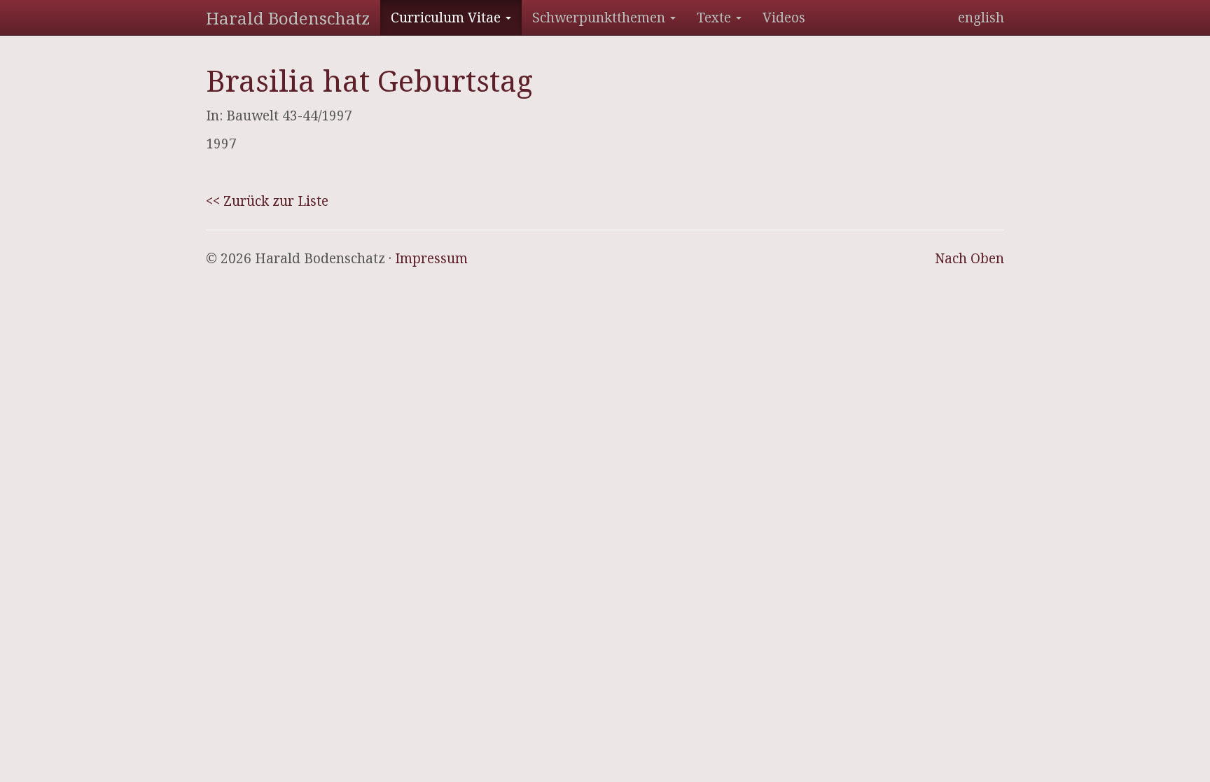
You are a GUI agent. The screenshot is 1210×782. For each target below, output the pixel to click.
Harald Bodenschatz (288, 17)
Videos (784, 17)
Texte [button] (716, 17)
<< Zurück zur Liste (267, 201)
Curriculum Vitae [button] (447, 17)
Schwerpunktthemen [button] (600, 17)
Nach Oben (969, 258)
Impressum (431, 258)
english (981, 17)
